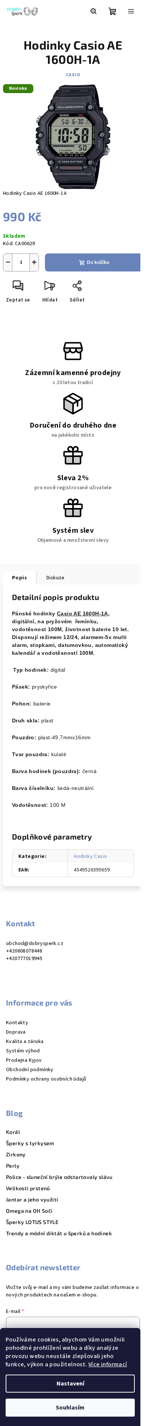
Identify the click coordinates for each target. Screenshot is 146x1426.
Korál (13, 1132)
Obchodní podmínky (30, 1069)
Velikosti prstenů (28, 1188)
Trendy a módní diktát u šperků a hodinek (59, 1233)
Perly (12, 1165)
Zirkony (16, 1154)
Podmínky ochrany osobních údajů (46, 1079)
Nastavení (70, 1383)
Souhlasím (70, 1407)
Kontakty (17, 1023)
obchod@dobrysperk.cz (34, 943)
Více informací (107, 1364)
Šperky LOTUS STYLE (32, 1222)
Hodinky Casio (90, 856)
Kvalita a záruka (24, 1041)
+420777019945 (24, 958)
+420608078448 (24, 951)
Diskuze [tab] (55, 578)
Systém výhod (23, 1051)
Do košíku (98, 262)
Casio (73, 75)
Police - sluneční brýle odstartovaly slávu (59, 1177)
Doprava (16, 1032)
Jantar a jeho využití (32, 1199)
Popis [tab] (19, 578)
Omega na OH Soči (29, 1210)
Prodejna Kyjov (24, 1060)
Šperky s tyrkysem (30, 1143)
